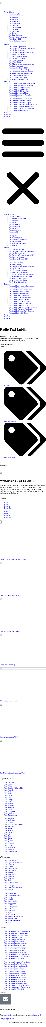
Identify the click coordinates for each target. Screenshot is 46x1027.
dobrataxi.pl (8, 1015)
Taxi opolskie (13, 25)
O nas (6, 502)
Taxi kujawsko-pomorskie (17, 16)
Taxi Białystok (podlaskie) (17, 47)
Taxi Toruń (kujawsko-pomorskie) (20, 74)
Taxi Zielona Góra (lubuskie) (18, 79)
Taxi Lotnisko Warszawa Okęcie (20, 103)
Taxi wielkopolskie (15, 39)
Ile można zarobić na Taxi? (9, 737)
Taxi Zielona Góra (10, 815)
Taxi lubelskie (13, 18)
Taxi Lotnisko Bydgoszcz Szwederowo (22, 83)
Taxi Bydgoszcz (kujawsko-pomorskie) (22, 49)
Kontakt (7, 116)
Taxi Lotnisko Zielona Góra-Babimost (21, 108)
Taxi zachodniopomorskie (17, 41)
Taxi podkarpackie (15, 27)
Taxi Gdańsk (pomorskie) (17, 50)
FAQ (6, 504)
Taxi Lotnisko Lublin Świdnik (19, 91)
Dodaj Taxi (8, 114)
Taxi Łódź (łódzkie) (15, 62)
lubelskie (7, 386)
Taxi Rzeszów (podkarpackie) (19, 70)
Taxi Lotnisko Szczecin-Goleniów (20, 99)
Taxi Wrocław (9, 813)
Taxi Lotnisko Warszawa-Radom (15, 953)
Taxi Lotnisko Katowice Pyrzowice (21, 87)
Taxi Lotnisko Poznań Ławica (19, 97)
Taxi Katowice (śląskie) (16, 54)
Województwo (9, 12)
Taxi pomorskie (14, 31)
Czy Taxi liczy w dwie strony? (10, 631)
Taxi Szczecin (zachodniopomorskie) (21, 72)
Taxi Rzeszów (9, 805)
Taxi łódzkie (13, 43)
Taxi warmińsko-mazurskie (18, 37)
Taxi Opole (8, 801)
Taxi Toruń (8, 809)
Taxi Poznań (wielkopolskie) (18, 68)
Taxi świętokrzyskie (15, 35)
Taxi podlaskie (13, 29)
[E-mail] (5, 999)
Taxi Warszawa (9, 811)
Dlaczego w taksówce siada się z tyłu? (13, 559)
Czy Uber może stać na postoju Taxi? (12, 773)
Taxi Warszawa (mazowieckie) (19, 76)
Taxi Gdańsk (8, 786)
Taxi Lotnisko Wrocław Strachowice (21, 106)
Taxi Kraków (8, 794)
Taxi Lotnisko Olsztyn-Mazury (19, 93)
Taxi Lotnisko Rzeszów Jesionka (20, 95)
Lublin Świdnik (9, 457)
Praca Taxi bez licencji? (8, 665)
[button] (23, 165)
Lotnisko (7, 81)
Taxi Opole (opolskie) (16, 66)
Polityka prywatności (7, 1019)
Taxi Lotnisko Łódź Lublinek (18, 110)
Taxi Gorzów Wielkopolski (13, 788)
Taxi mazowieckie (15, 22)
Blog (6, 112)
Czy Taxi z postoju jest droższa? (11, 595)
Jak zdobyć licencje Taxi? (8, 701)
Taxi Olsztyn (8, 800)
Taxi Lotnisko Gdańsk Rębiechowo (21, 85)
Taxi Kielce (8, 792)
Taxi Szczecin (9, 807)
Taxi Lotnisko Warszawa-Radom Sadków (23, 104)
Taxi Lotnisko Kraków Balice (19, 89)
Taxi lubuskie (13, 20)
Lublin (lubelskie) (10, 422)
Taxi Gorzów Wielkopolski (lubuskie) (21, 52)
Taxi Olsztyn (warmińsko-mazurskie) (21, 64)
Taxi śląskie (12, 33)
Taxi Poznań (8, 803)
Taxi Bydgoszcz (9, 784)
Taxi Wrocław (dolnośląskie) (18, 77)
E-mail (2, 1006)
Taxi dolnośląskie (14, 14)
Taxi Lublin (8, 796)
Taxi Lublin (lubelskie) (16, 60)
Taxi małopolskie (14, 23)
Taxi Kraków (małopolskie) (18, 58)
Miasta (6, 45)
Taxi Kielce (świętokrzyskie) (18, 56)
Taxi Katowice (9, 790)
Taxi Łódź (7, 798)
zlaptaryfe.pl (36, 1015)
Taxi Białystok (9, 782)
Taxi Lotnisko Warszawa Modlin (20, 101)
